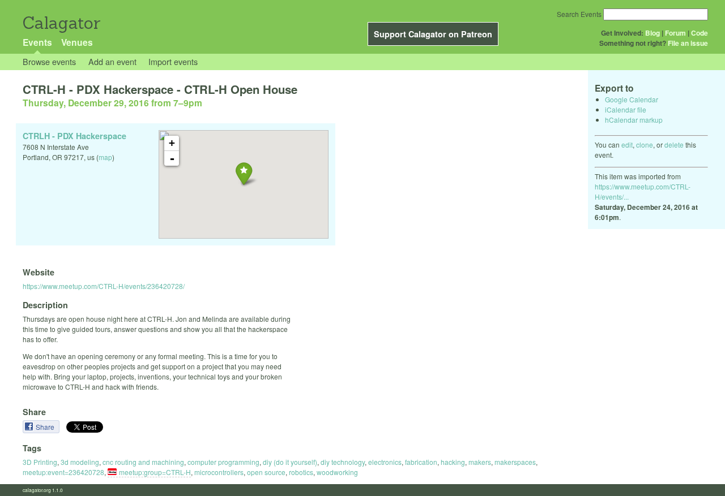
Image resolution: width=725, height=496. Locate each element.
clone (644, 144)
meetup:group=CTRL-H (155, 472)
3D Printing (40, 462)
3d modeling (80, 462)
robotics (301, 472)
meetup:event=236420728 (63, 472)
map (105, 157)
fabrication (421, 462)
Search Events (579, 14)
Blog (652, 33)
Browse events (49, 61)
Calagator (61, 23)
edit (627, 144)
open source (266, 472)
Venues (77, 42)
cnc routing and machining (143, 462)
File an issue (688, 43)
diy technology (343, 462)
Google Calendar (631, 99)
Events (37, 42)
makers (479, 462)
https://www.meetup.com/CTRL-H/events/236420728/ (104, 286)
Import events (173, 61)
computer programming (223, 462)
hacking (453, 462)
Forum (675, 33)
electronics (385, 462)
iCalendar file (625, 109)
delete (674, 144)
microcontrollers (219, 472)
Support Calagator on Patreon (433, 34)
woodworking (337, 472)
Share (46, 427)
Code (699, 33)
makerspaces (515, 462)
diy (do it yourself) (290, 462)
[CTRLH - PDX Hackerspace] (244, 173)
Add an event (112, 61)
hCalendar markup (634, 119)
